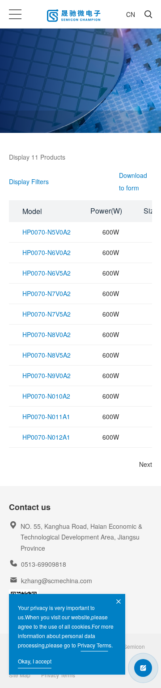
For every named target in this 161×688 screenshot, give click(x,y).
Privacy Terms (94, 645)
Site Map (19, 675)
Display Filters (29, 181)
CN (130, 14)
